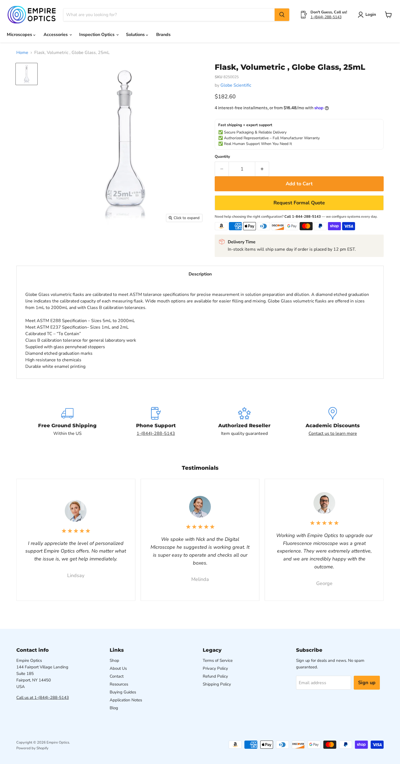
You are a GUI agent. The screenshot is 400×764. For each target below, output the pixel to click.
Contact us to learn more (333, 433)
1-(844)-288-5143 (325, 17)
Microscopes (20, 35)
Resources (119, 684)
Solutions (136, 35)
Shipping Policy (217, 684)
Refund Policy (215, 676)
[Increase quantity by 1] (262, 169)
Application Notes (126, 700)
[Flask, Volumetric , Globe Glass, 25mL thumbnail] (26, 74)
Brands (163, 35)
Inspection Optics (97, 35)
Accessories (56, 35)
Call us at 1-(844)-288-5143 (42, 697)
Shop (114, 660)
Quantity (222, 156)
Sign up (367, 682)
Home (22, 52)
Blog (114, 708)
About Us (118, 668)
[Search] (282, 14)
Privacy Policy (215, 668)
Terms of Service (218, 660)
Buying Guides (123, 692)
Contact (117, 676)
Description (200, 274)
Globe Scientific (235, 85)
